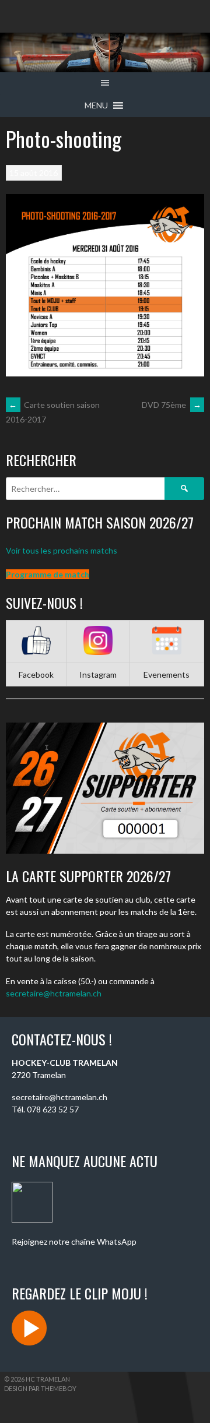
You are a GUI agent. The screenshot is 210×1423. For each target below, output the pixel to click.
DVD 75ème (171, 405)
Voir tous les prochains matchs (61, 550)
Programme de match (47, 574)
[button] (96, 105)
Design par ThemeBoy (40, 1388)
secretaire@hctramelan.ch (54, 993)
